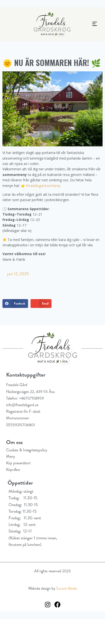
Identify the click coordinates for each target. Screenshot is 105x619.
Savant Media (66, 588)
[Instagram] (47, 604)
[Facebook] (57, 604)
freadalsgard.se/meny (43, 185)
